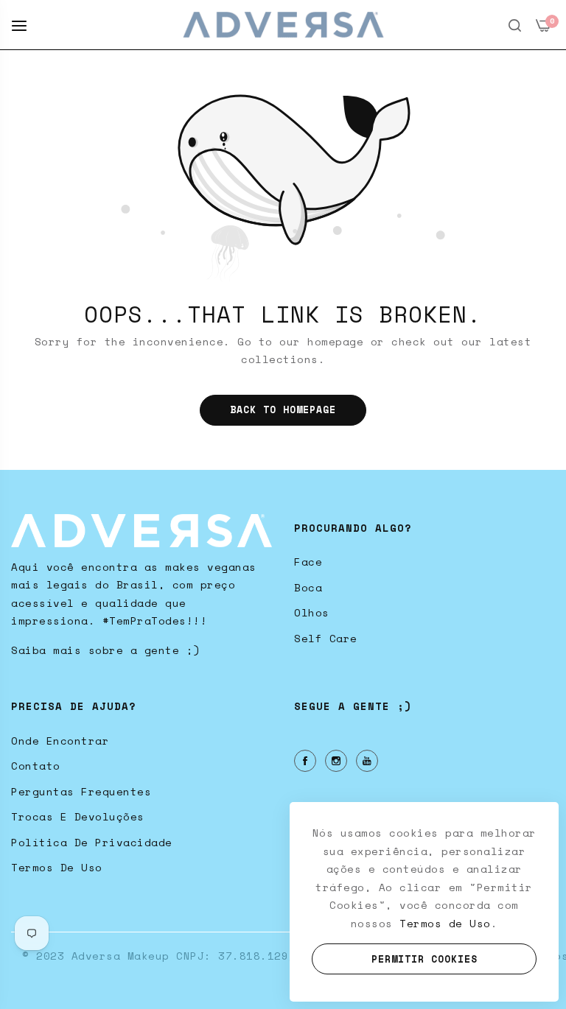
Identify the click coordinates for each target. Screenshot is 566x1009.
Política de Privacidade (91, 842)
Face (308, 561)
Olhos (311, 612)
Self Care (325, 638)
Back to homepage (283, 409)
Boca (308, 587)
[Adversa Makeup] (283, 24)
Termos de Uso (56, 867)
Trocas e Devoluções (77, 816)
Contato (35, 765)
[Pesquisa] (515, 24)
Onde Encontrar (60, 740)
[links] (307, 761)
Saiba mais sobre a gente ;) (105, 650)
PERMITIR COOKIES (424, 959)
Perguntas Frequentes (81, 791)
